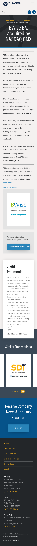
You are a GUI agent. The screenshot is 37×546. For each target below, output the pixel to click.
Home (6, 443)
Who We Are (9, 448)
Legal (6, 469)
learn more (7, 183)
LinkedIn (14, 540)
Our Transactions (11, 459)
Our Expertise (10, 454)
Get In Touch (9, 464)
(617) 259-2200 (11, 509)
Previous (29, 12)
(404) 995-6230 (11, 491)
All (5, 12)
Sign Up (18, 428)
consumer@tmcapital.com (19, 247)
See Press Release (10, 187)
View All (16, 391)
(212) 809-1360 (10, 527)
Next (34, 12)
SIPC (10, 536)
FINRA (15, 536)
